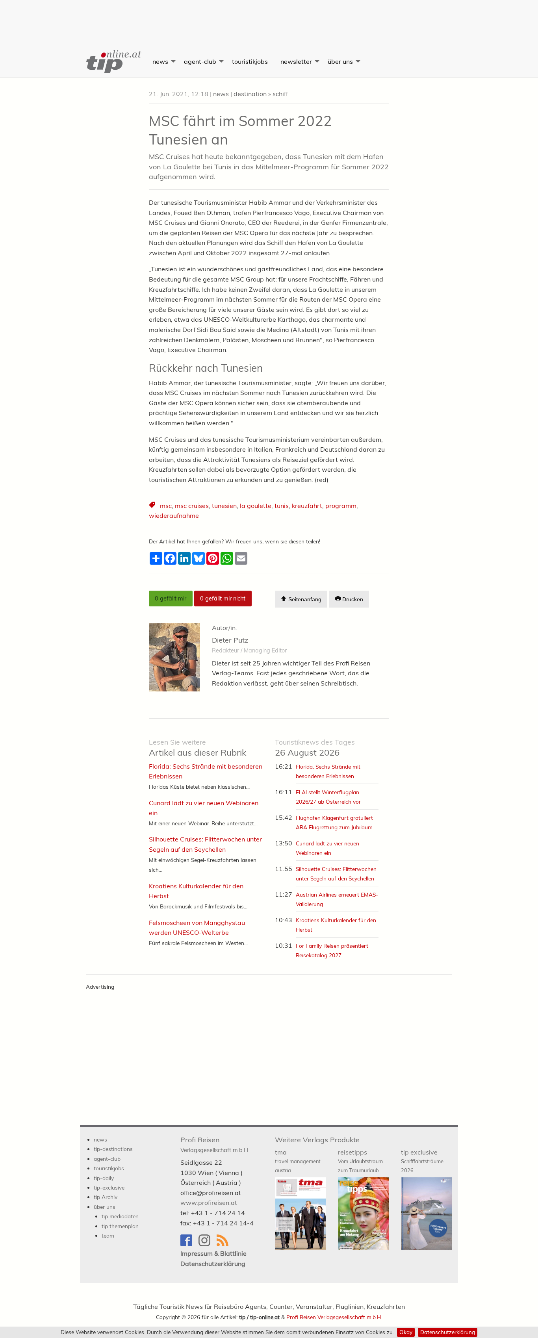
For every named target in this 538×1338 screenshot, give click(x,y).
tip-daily (104, 1178)
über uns (340, 61)
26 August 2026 (315, 748)
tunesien (224, 506)
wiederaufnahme (174, 515)
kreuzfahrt (307, 506)
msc (166, 506)
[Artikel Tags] (153, 506)
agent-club (200, 61)
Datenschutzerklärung (447, 1332)
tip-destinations (113, 1148)
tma (297, 1160)
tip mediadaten (120, 1216)
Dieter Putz (230, 640)
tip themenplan (120, 1226)
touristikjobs (250, 61)
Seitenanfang (304, 599)
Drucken (352, 599)
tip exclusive (422, 1160)
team (108, 1235)
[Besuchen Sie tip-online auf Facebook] (189, 1244)
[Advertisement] (269, 17)
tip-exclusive (109, 1187)
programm (340, 506)
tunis (282, 506)
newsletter (296, 61)
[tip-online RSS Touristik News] (225, 1244)
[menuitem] (113, 61)
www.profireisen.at (208, 1202)
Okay (405, 1332)
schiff (280, 94)
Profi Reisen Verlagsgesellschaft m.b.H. (334, 1317)
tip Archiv (105, 1196)
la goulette (255, 506)
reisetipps (360, 1160)
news (160, 61)
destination (250, 94)
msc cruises (192, 506)
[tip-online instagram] (208, 1244)
